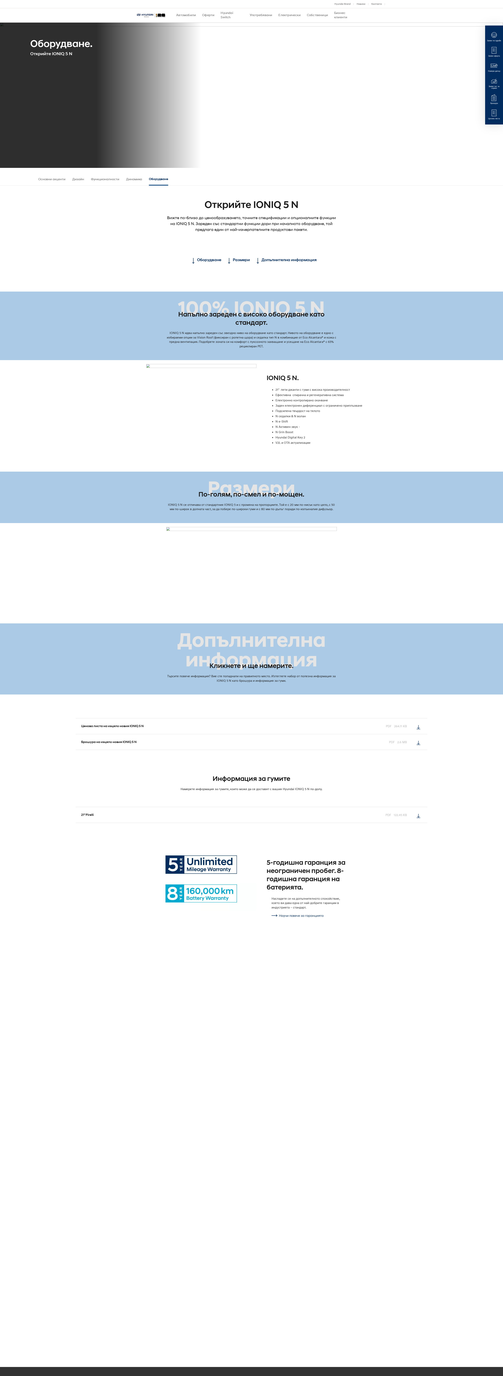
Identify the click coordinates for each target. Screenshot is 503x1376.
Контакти (376, 3)
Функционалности (105, 179)
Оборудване (158, 179)
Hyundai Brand (342, 3)
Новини (361, 3)
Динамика (134, 179)
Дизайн (78, 179)
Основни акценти (51, 179)
